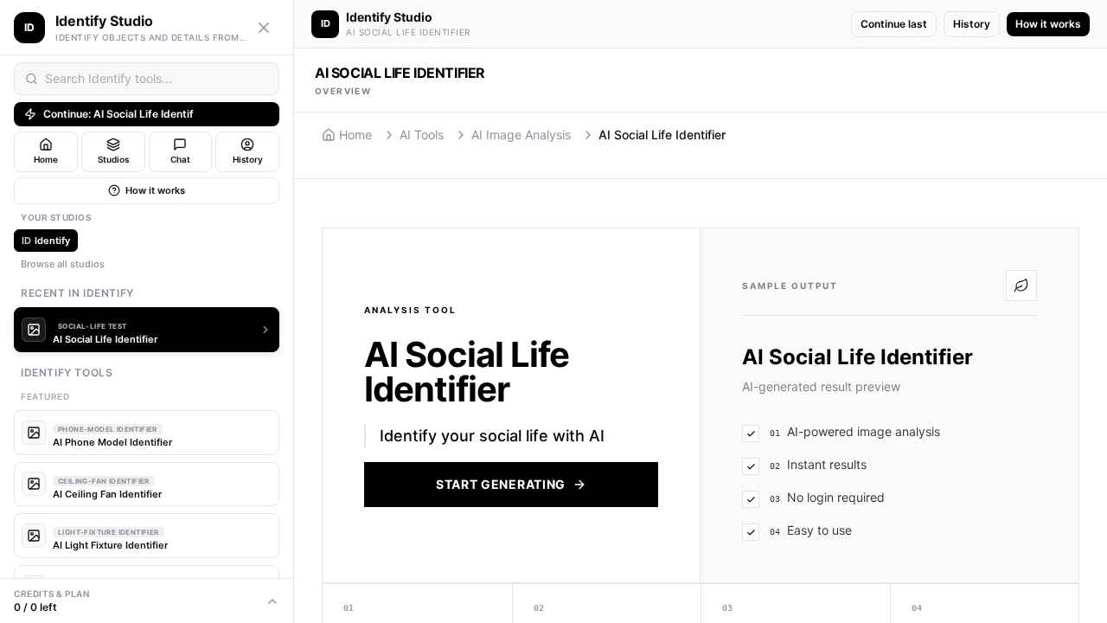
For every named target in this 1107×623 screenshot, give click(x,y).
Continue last (894, 23)
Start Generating (501, 484)
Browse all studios (63, 264)
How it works (155, 190)
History (971, 23)
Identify (46, 240)
